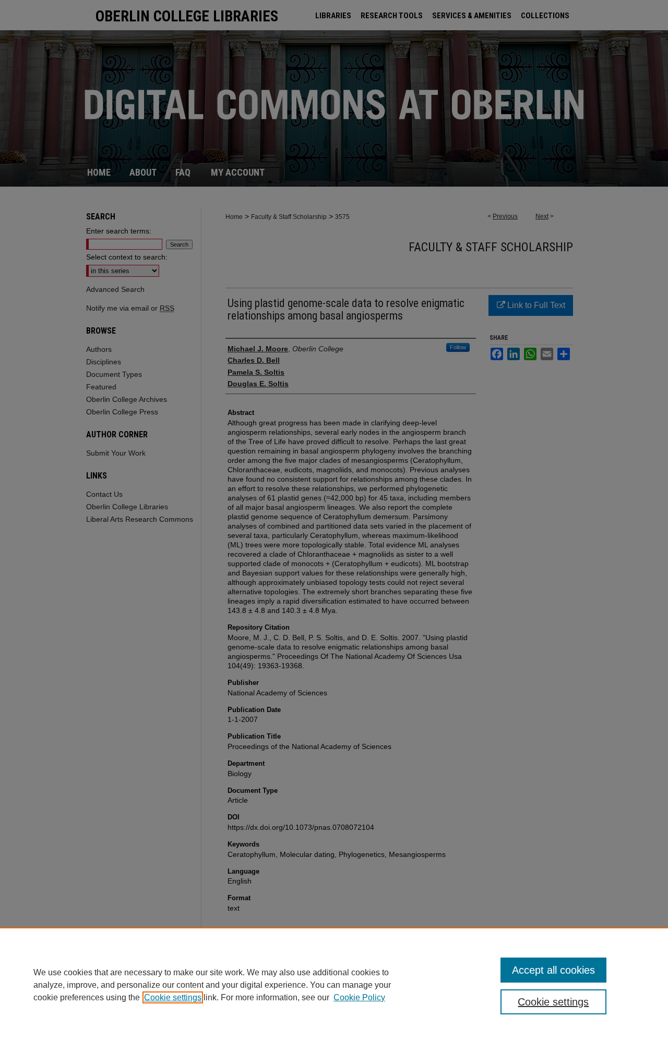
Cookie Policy (359, 997)
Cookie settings (172, 997)
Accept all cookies (553, 970)
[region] (334, 984)
